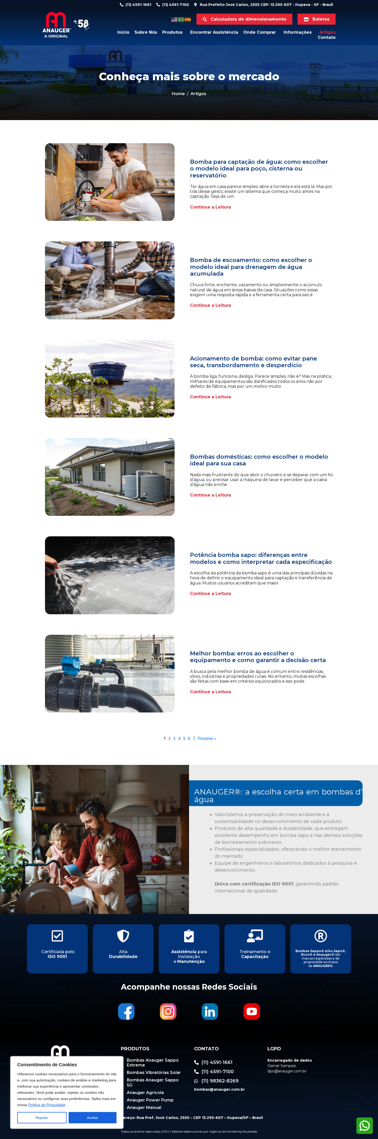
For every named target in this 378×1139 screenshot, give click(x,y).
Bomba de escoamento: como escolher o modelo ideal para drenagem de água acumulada (251, 267)
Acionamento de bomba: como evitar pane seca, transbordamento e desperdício (253, 362)
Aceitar (92, 1118)
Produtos (172, 32)
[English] (174, 19)
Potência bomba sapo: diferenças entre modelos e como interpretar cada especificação (261, 558)
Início (123, 32)
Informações (298, 32)
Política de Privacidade (46, 1105)
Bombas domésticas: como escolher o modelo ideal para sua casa (259, 460)
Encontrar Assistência (214, 32)
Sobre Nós (145, 32)
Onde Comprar (259, 32)
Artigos (327, 32)
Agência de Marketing (225, 1131)
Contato (327, 37)
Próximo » (207, 738)
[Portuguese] (181, 19)
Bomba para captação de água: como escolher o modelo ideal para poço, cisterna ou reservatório (259, 168)
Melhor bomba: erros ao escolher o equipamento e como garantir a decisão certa (258, 657)
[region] (66, 1092)
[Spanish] (188, 19)
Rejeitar (41, 1118)
